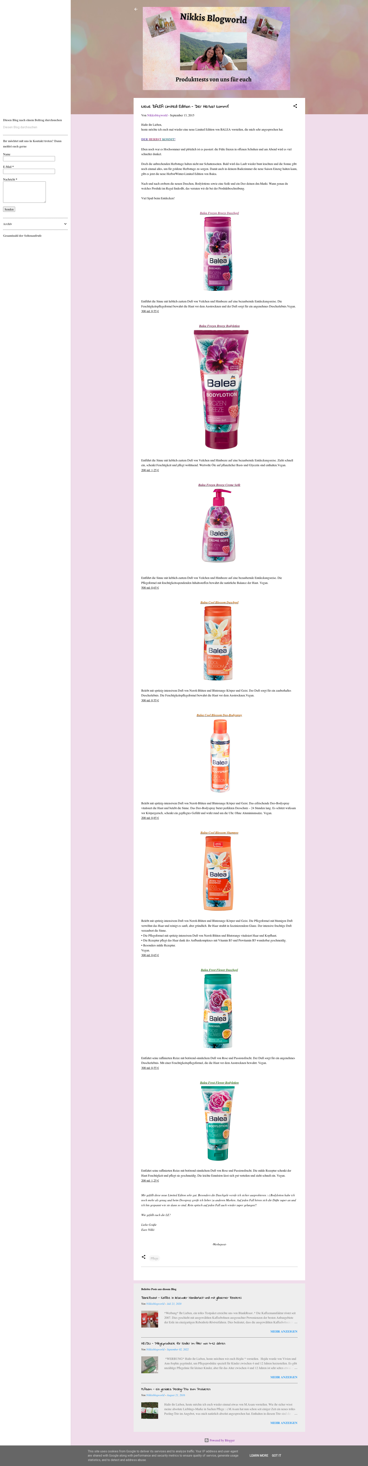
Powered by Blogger (222, 1440)
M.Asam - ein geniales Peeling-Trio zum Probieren (175, 1389)
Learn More (259, 1455)
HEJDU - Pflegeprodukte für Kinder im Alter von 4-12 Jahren (183, 1343)
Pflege (154, 1258)
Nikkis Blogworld (19, 54)
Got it (276, 1455)
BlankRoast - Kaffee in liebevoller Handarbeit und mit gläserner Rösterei (191, 1297)
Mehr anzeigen (283, 1331)
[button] (295, 106)
